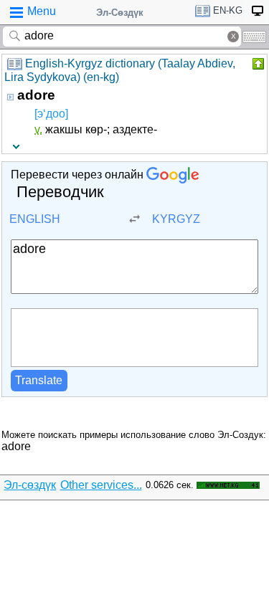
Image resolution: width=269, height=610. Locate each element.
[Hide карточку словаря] (257, 64)
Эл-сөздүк (30, 485)
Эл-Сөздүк (119, 12)
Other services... (101, 485)
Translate (38, 380)
